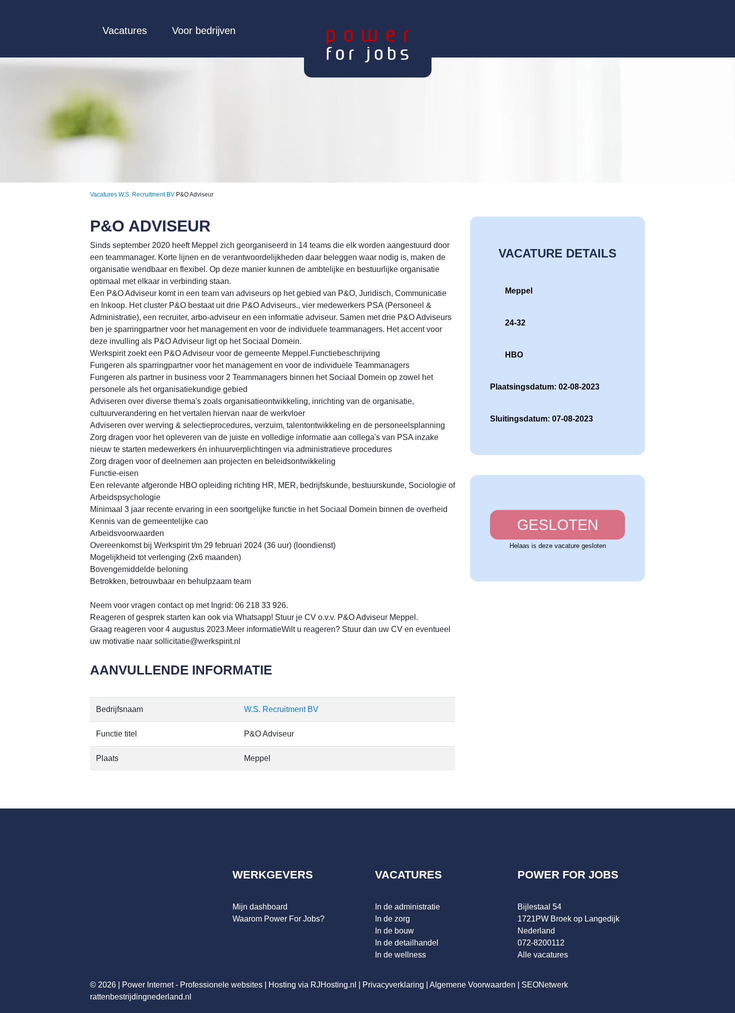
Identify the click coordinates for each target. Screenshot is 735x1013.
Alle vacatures (543, 954)
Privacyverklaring (393, 984)
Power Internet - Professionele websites (192, 984)
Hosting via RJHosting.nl (312, 984)
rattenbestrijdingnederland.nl (141, 996)
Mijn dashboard (260, 906)
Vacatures (124, 30)
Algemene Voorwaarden (473, 984)
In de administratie (407, 906)
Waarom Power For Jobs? (278, 918)
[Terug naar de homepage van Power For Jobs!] (367, 46)
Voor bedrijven (204, 30)
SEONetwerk (545, 984)
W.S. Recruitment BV (147, 194)
